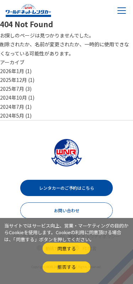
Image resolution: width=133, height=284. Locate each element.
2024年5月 (12, 115)
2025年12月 (13, 79)
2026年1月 (12, 71)
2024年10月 (13, 97)
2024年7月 (12, 106)
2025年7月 (12, 88)
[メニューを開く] (121, 10)
